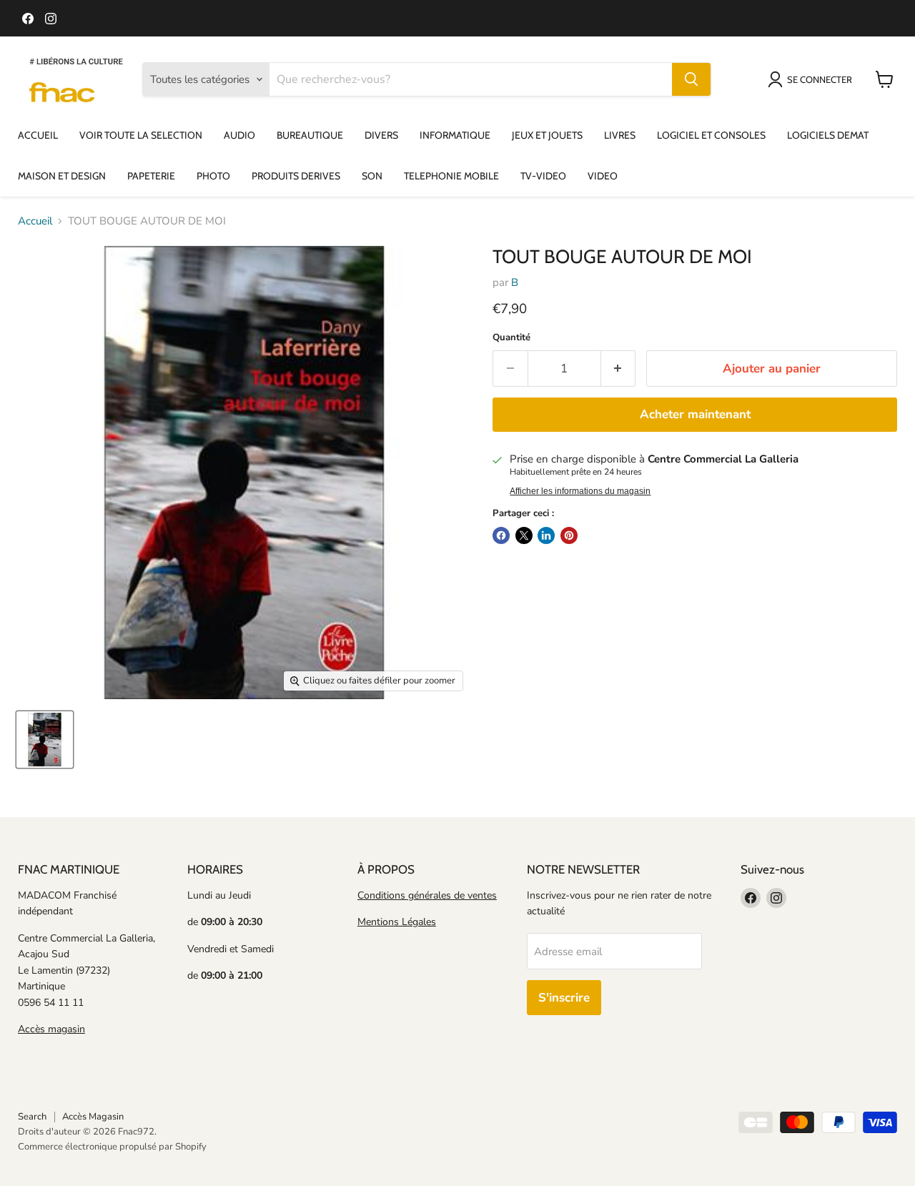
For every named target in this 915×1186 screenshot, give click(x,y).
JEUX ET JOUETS (547, 135)
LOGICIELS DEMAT (828, 135)
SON (372, 175)
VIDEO (603, 175)
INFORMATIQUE (455, 135)
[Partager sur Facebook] (501, 535)
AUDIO (239, 135)
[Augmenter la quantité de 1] (618, 368)
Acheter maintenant (695, 414)
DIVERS (381, 135)
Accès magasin (51, 1029)
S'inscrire (564, 997)
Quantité (511, 337)
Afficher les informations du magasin (580, 491)
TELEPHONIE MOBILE (451, 175)
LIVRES (619, 135)
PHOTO (213, 175)
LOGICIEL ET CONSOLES (711, 135)
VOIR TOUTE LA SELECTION (140, 135)
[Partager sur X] (524, 535)
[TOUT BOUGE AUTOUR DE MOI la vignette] (44, 739)
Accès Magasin (93, 1116)
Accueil (35, 221)
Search (32, 1116)
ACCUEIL (38, 135)
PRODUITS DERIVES (296, 175)
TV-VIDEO (543, 175)
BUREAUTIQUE (310, 135)
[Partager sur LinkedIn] (546, 535)
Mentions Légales (396, 922)
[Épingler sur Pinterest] (569, 535)
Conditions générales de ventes (427, 895)
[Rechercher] (691, 79)
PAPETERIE (151, 175)
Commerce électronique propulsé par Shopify (112, 1146)
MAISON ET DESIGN (62, 175)
